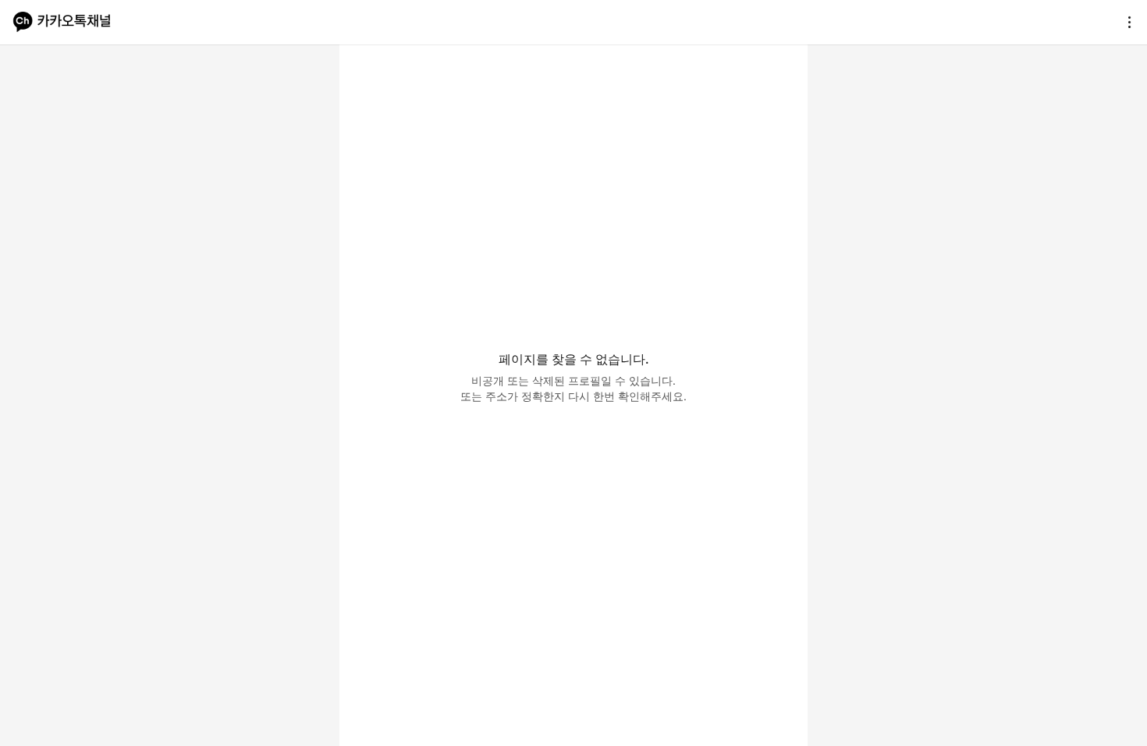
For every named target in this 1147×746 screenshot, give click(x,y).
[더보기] (1125, 21)
